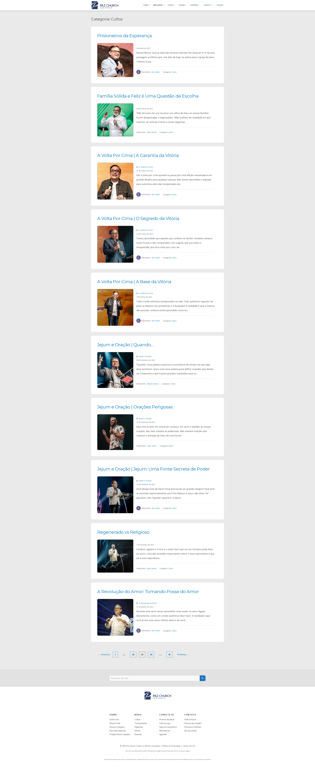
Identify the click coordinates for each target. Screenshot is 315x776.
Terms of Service (179, 751)
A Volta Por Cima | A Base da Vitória (134, 281)
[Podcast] (171, 706)
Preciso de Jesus (166, 719)
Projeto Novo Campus (120, 734)
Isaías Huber (152, 446)
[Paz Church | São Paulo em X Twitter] (157, 706)
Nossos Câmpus (117, 727)
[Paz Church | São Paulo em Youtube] (164, 706)
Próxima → (183, 654)
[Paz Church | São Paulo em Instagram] (151, 706)
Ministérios (164, 730)
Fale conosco (190, 719)
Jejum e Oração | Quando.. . (125, 344)
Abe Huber (156, 72)
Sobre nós (114, 719)
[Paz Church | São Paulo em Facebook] (144, 706)
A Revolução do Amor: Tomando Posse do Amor (148, 591)
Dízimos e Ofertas (192, 727)
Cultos (174, 72)
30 (151, 654)
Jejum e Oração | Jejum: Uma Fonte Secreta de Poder (153, 469)
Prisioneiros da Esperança (124, 35)
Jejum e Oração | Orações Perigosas (135, 407)
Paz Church (130, 746)
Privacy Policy (165, 751)
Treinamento (140, 723)
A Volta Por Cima (146, 167)
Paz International (118, 730)
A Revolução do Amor (148, 603)
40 (169, 654)
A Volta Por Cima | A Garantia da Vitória (138, 155)
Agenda (162, 734)
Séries (137, 730)
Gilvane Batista (153, 384)
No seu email (190, 730)
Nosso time (115, 723)
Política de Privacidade (171, 746)
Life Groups (164, 723)
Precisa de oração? (193, 723)
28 (133, 654)
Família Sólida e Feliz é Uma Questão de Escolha (147, 96)
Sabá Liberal (152, 132)
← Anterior (104, 654)
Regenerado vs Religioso (123, 532)
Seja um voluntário (168, 727)
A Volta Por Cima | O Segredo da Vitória (138, 218)
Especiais (138, 727)
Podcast (138, 734)
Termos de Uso (188, 746)
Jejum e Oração (145, 356)
